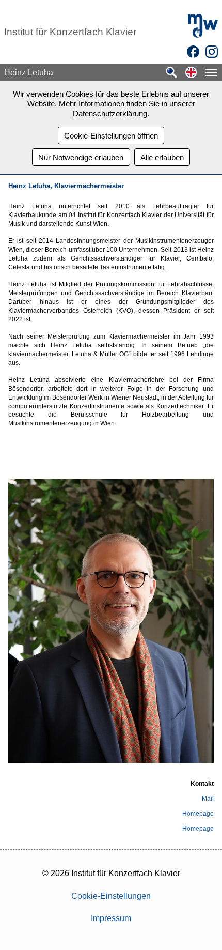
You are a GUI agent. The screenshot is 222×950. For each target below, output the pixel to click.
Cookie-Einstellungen (111, 896)
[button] (191, 73)
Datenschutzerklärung (110, 113)
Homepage (198, 813)
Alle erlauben (162, 157)
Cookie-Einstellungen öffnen (111, 135)
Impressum (111, 918)
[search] (171, 73)
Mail (208, 798)
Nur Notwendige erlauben (80, 157)
